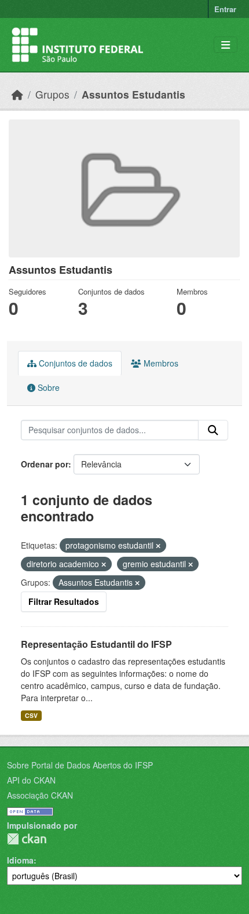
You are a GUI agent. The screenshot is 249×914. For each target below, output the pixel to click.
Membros (159, 363)
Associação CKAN (40, 795)
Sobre (47, 387)
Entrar (225, 8)
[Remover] (158, 545)
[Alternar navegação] (225, 45)
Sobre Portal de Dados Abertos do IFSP (80, 765)
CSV (31, 715)
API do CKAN (31, 780)
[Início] (17, 94)
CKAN (26, 839)
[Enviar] (213, 430)
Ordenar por (44, 464)
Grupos (52, 94)
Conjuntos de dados (74, 363)
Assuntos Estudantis (133, 94)
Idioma (20, 860)
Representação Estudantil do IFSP (96, 644)
